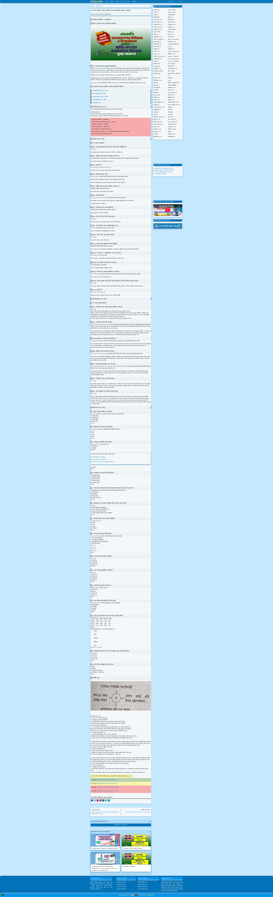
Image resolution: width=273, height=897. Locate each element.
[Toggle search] (181, 1)
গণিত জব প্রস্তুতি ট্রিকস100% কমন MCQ (164, 172)
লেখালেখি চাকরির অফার (142, 887)
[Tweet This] (95, 800)
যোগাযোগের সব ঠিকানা (121, 889)
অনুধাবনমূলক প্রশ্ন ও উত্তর (101, 97)
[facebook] (169, 2)
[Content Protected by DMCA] (134, 895)
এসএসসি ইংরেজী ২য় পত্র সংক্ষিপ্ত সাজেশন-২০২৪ (107, 783)
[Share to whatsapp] (106, 800)
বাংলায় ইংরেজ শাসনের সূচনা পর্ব (99, 459)
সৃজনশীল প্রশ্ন (97, 103)
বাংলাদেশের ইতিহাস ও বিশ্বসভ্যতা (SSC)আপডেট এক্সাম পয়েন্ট (105, 848)
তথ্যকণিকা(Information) (100, 90)
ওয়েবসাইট (97, 68)
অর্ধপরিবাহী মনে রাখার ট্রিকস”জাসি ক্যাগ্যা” (164, 168)
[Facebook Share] (92, 800)
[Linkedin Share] (100, 800)
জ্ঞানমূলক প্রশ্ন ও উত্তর (99, 93)
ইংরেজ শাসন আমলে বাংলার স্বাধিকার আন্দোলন (103, 462)
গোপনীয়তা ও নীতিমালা (121, 887)
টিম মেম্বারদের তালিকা (121, 884)
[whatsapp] (171, 2)
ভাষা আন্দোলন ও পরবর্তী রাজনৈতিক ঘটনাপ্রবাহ (132, 848)
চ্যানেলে (103, 68)
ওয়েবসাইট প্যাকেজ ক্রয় (142, 884)
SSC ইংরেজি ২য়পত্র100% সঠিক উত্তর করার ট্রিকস (107, 791)
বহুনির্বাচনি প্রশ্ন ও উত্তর (100, 100)
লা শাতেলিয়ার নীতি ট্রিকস (160, 174)
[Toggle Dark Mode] (179, 1)
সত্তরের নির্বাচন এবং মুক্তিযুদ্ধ (98, 457)
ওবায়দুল (174, 882)
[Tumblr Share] (103, 800)
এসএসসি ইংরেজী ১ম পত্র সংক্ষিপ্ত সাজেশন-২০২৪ (107, 780)
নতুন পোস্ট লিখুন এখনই (143, 889)
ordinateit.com (150, 895)
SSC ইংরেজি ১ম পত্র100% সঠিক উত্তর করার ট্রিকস (107, 787)
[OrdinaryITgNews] (167, 226)
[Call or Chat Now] (2, 895)
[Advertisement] (168, 152)
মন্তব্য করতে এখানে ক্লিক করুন (121, 825)
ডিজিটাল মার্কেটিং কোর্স (142, 882)
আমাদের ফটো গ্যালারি (121, 882)
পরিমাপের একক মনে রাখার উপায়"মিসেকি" (164, 170)
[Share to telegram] (109, 800)
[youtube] (174, 2)
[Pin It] (97, 800)
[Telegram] (176, 2)
